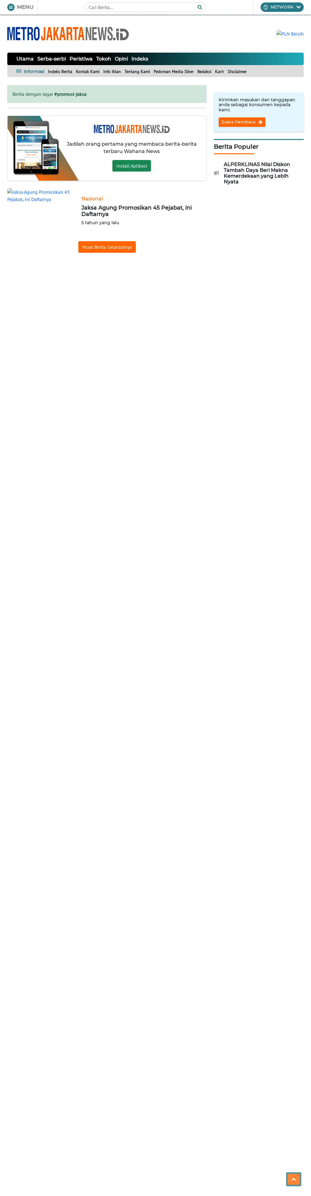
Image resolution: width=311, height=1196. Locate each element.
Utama (25, 59)
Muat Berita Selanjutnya (107, 247)
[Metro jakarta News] (68, 33)
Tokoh (103, 59)
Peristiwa (81, 59)
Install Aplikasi (131, 166)
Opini (121, 59)
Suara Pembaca (239, 122)
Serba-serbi (51, 59)
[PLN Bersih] (290, 33)
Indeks (140, 59)
